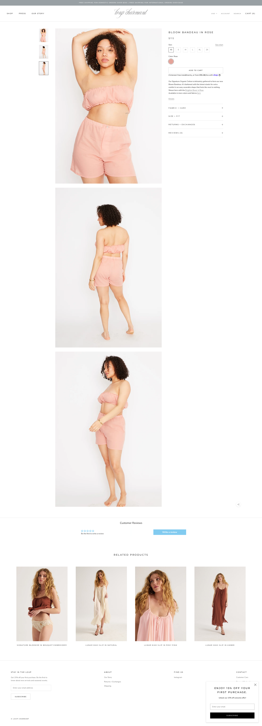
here (199, 93)
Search (237, 13)
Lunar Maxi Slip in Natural (101, 645)
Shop (10, 13)
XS (171, 49)
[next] (253, 605)
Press (22, 13)
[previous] (8, 605)
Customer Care (242, 677)
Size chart (219, 45)
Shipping (107, 686)
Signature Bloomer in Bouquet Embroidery (42, 645)
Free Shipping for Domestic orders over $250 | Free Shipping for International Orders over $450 (131, 3)
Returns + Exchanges (182, 124)
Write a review (169, 532)
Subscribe (232, 715)
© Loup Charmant (20, 719)
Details (171, 99)
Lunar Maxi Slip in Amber (220, 645)
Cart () (250, 13)
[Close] (255, 685)
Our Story (38, 13)
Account (225, 13)
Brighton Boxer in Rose (194, 90)
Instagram (178, 677)
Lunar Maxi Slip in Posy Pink (160, 645)
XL (200, 49)
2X (207, 49)
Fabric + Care (177, 108)
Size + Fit (174, 116)
